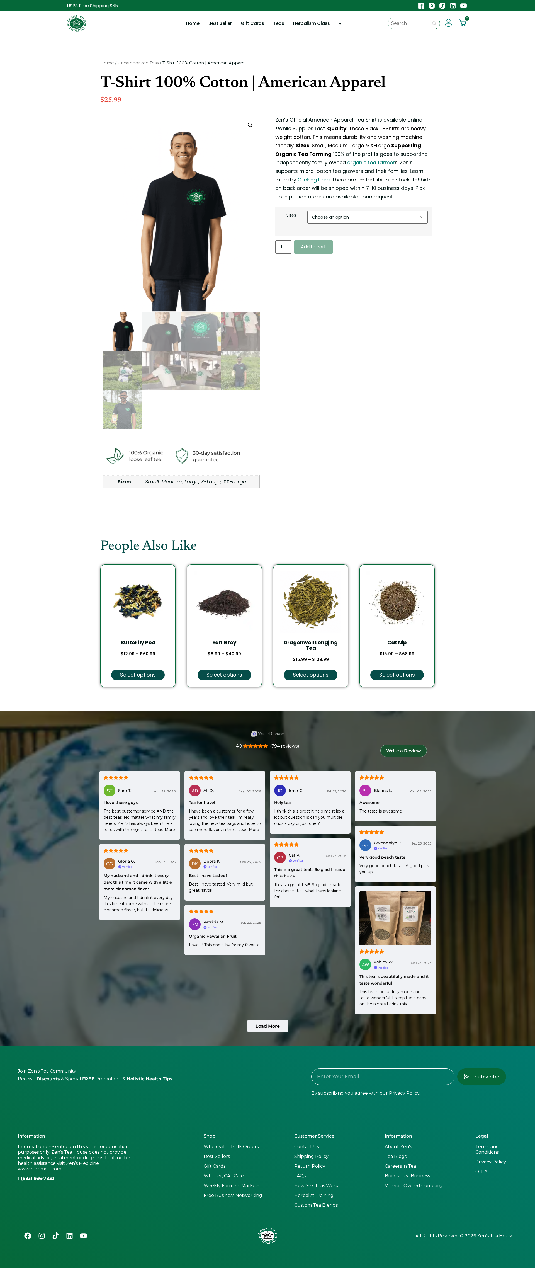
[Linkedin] (69, 1236)
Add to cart (313, 247)
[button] (250, 125)
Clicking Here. (314, 179)
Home (107, 63)
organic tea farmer (371, 162)
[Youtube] (83, 1236)
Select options (138, 674)
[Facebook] (28, 1236)
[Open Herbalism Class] (340, 23)
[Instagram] (41, 1236)
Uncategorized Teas (138, 63)
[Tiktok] (55, 1236)
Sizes (291, 215)
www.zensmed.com (39, 1169)
